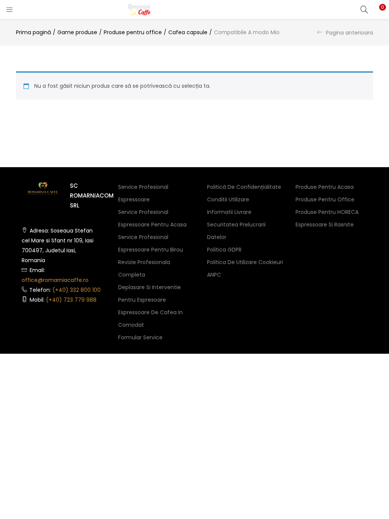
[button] (377, 9)
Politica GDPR (224, 249)
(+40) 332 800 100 (76, 290)
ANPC (214, 274)
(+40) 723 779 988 (71, 300)
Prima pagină (33, 32)
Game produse (77, 32)
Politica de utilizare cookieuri (245, 262)
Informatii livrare (229, 212)
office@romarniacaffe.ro (55, 280)
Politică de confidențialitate (244, 187)
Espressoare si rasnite (325, 224)
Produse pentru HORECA (327, 212)
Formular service (140, 337)
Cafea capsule (187, 32)
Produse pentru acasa (325, 187)
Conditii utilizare (228, 199)
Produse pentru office (133, 32)
